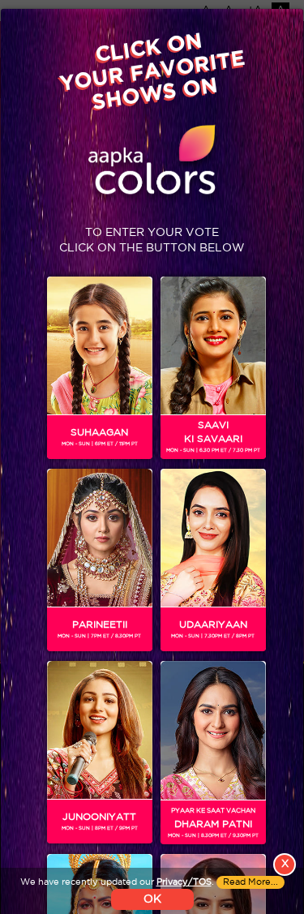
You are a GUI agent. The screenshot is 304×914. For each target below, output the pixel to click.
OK (152, 899)
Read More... (250, 882)
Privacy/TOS (184, 882)
